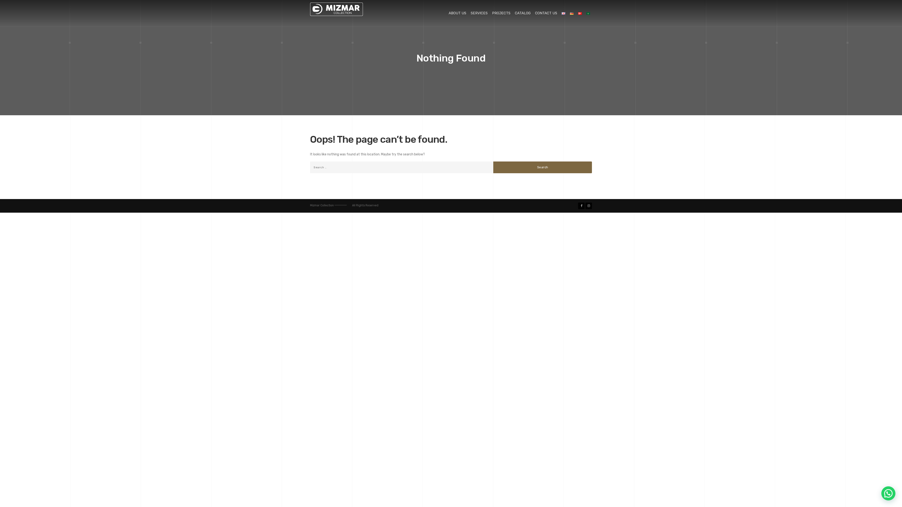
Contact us (546, 13)
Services (479, 13)
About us (457, 13)
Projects (501, 13)
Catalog (523, 13)
